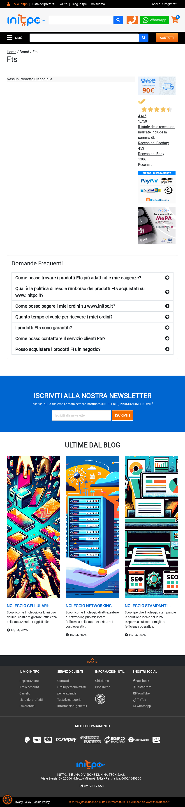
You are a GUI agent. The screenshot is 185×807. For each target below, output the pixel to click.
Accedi (157, 4)
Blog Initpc (102, 687)
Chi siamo (102, 681)
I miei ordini (27, 706)
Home (11, 52)
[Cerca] (118, 20)
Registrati (170, 4)
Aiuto (63, 4)
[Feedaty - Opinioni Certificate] (100, 698)
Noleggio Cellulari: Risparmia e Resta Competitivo (28, 605)
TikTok (141, 699)
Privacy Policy (22, 802)
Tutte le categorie (69, 699)
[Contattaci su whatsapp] (154, 20)
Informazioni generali (72, 706)
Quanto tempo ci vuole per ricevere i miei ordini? (63, 317)
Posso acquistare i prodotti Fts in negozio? (57, 349)
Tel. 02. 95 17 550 (91, 786)
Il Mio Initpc (19, 4)
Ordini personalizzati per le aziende (71, 690)
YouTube (143, 693)
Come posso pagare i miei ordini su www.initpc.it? (65, 306)
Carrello (24, 693)
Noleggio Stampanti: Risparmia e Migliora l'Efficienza (147, 605)
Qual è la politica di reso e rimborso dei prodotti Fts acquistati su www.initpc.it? (80, 292)
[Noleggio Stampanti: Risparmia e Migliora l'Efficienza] (151, 528)
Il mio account (29, 687)
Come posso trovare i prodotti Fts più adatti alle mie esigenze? (78, 277)
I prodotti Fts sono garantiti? (43, 327)
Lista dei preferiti (44, 4)
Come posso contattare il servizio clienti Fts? (60, 338)
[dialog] (7, 799)
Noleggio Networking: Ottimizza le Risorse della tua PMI (89, 605)
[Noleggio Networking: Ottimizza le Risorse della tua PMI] (92, 528)
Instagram (143, 687)
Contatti (63, 681)
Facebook (142, 681)
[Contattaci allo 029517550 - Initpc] (132, 22)
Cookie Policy (41, 802)
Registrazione (29, 681)
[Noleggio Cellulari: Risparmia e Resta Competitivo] (33, 528)
